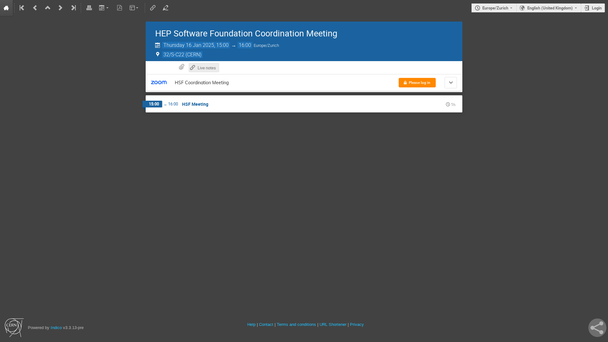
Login (597, 8)
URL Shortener (333, 324)
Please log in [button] (419, 82)
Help (251, 324)
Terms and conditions (296, 324)
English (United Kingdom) (550, 8)
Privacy (357, 324)
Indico (56, 327)
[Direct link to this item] (213, 104)
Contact (266, 324)
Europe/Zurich (495, 8)
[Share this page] (597, 327)
